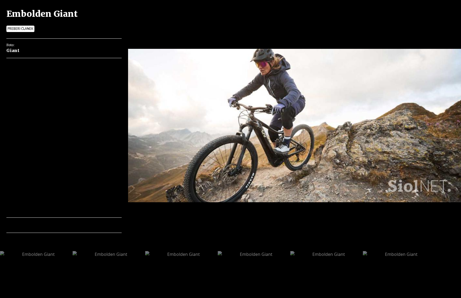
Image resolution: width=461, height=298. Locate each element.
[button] (33, 225)
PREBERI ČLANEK (20, 28)
